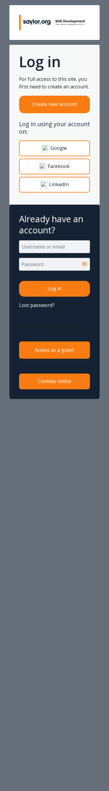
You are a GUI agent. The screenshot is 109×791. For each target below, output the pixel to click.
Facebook (58, 166)
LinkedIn (58, 184)
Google (58, 148)
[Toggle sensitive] (84, 264)
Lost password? (36, 305)
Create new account (54, 104)
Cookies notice (54, 381)
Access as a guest (54, 350)
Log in (55, 288)
